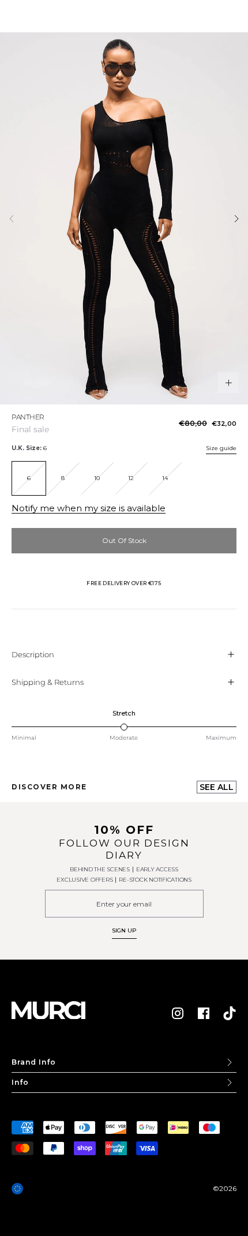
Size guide (221, 448)
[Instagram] (178, 1013)
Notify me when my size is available (89, 508)
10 (97, 478)
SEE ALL (217, 787)
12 (131, 478)
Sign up (124, 930)
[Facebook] (204, 1013)
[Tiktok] (229, 1013)
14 (165, 478)
